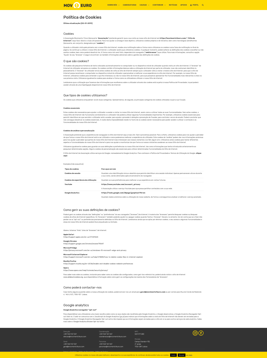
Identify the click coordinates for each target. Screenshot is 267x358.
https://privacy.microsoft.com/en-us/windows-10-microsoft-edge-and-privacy (94, 250)
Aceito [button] (173, 355)
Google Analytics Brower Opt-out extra (89, 322)
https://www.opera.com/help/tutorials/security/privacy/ (85, 270)
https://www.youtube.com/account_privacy (120, 184)
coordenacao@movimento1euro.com (112, 337)
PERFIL (195, 5)
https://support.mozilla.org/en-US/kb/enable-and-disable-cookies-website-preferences (98, 264)
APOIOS (183, 5)
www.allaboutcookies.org (73, 277)
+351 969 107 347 (70, 334)
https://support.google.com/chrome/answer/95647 (83, 244)
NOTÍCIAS (173, 5)
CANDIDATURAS (129, 5)
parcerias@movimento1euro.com (111, 347)
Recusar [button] (181, 355)
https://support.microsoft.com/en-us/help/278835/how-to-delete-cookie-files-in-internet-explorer (103, 257)
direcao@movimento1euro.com (74, 337)
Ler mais (189, 355)
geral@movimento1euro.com (152, 292)
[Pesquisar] (202, 5)
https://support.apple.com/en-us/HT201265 (80, 237)
